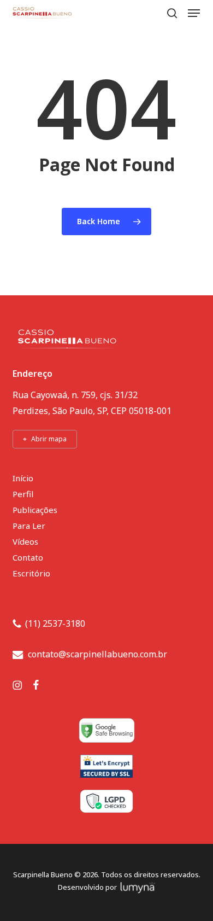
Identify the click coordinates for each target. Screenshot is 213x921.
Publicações (35, 509)
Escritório (31, 573)
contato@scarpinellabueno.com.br (97, 654)
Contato (28, 557)
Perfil (23, 493)
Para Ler (29, 525)
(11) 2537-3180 (55, 623)
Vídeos (25, 541)
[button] (194, 13)
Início (23, 478)
